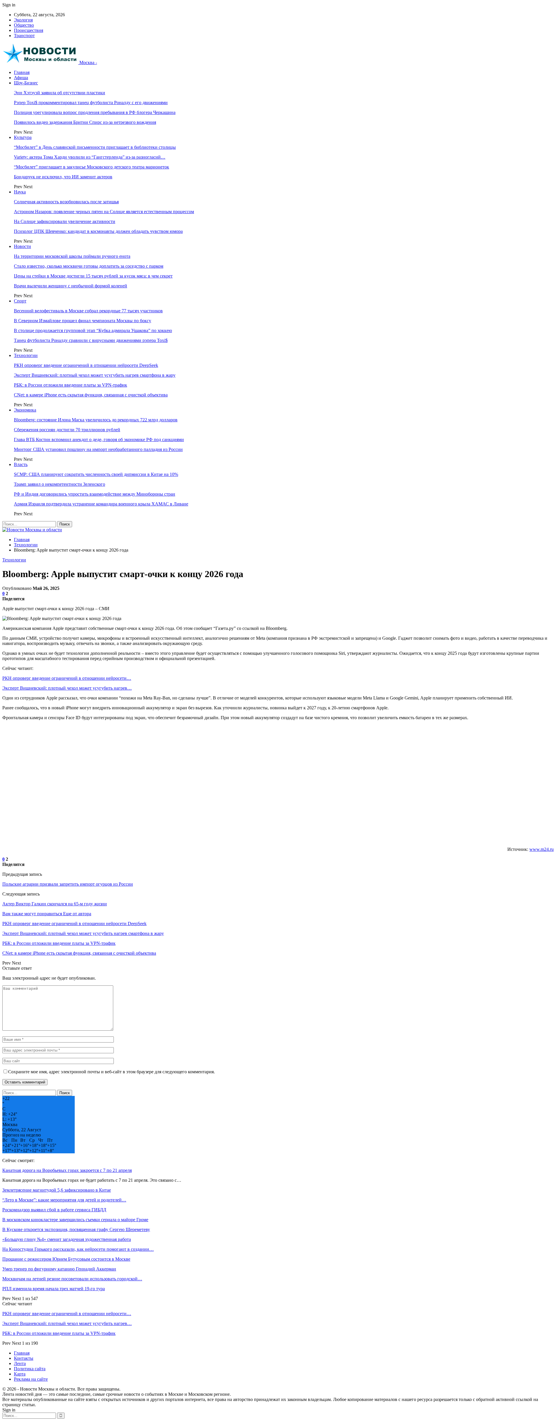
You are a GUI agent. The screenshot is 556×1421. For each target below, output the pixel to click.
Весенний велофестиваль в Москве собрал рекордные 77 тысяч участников (88, 310)
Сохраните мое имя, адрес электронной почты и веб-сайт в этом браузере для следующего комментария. (111, 1071)
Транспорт (24, 35)
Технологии (26, 355)
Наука (20, 191)
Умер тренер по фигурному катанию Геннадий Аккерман (59, 1268)
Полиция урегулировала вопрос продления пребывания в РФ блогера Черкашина (94, 112)
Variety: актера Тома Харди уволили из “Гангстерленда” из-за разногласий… (89, 157)
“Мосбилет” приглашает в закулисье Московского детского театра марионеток (91, 166)
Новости (22, 246)
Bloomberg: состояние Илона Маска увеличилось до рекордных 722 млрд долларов (96, 419)
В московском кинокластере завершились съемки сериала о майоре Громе (75, 1219)
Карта (19, 1373)
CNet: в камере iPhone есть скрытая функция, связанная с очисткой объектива (91, 394)
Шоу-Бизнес (26, 82)
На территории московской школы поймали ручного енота (72, 256)
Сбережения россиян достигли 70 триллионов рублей (67, 429)
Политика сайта (29, 1368)
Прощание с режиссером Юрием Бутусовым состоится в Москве (66, 1259)
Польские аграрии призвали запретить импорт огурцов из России (67, 884)
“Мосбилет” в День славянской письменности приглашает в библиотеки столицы (95, 147)
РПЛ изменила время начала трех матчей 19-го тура (53, 1288)
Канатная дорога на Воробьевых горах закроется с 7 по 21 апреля (67, 1170)
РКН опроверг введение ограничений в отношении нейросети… (66, 678)
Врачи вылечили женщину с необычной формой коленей (70, 285)
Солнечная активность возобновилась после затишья (66, 201)
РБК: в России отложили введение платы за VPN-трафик (70, 385)
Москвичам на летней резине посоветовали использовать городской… (72, 1278)
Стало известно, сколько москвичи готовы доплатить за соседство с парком (88, 266)
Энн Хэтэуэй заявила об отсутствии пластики (59, 92)
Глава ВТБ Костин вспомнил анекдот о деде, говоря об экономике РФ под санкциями (99, 439)
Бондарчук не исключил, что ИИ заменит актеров (63, 176)
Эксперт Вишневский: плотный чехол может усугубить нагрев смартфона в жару (94, 375)
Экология (23, 19)
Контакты (23, 1358)
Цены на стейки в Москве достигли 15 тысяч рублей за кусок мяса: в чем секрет (93, 275)
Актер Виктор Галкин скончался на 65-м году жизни (54, 903)
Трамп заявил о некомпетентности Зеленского (59, 484)
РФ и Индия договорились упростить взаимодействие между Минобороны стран (94, 494)
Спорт (20, 300)
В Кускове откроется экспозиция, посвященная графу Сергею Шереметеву (76, 1229)
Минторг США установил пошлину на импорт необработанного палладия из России (98, 449)
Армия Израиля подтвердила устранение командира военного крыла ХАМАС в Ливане (101, 503)
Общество (24, 25)
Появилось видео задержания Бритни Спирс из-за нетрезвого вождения (85, 122)
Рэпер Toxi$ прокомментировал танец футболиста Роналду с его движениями (91, 102)
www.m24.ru (541, 849)
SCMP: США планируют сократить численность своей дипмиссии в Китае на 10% (96, 474)
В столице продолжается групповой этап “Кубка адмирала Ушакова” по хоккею (93, 330)
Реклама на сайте (31, 1379)
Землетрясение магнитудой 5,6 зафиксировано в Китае (56, 1190)
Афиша (21, 77)
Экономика (25, 409)
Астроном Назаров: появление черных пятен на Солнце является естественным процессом (104, 211)
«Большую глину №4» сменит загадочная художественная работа (66, 1239)
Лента (20, 1363)
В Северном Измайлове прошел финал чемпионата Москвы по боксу (82, 320)
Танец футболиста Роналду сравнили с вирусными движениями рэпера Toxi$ (91, 340)
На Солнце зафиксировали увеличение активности (64, 221)
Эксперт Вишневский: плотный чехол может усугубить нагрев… (67, 688)
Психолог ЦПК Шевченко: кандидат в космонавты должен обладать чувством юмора (98, 231)
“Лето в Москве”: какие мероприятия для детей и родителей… (64, 1199)
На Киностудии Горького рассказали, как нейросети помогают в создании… (78, 1249)
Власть (21, 464)
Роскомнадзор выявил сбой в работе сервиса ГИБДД (54, 1209)
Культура (23, 137)
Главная (22, 72)
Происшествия (28, 30)
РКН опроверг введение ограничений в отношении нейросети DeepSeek (86, 365)
